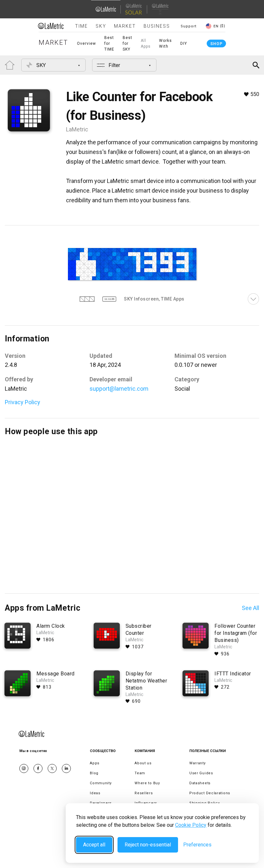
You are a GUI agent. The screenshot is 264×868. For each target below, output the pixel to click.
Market (125, 26)
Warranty (197, 763)
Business (157, 26)
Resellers (144, 793)
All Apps (146, 43)
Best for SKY (127, 43)
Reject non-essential (148, 845)
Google (66, 768)
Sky (101, 26)
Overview (86, 43)
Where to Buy (147, 783)
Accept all (94, 845)
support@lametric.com (119, 388)
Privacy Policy (22, 402)
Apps (94, 763)
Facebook (37, 768)
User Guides (201, 773)
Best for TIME (109, 43)
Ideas (95, 793)
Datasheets (200, 783)
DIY (183, 43)
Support (188, 26)
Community (100, 783)
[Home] (51, 26)
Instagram (23, 768)
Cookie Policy (190, 825)
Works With (165, 43)
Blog (94, 773)
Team (140, 773)
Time (81, 26)
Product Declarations (209, 793)
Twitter (52, 768)
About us (143, 763)
